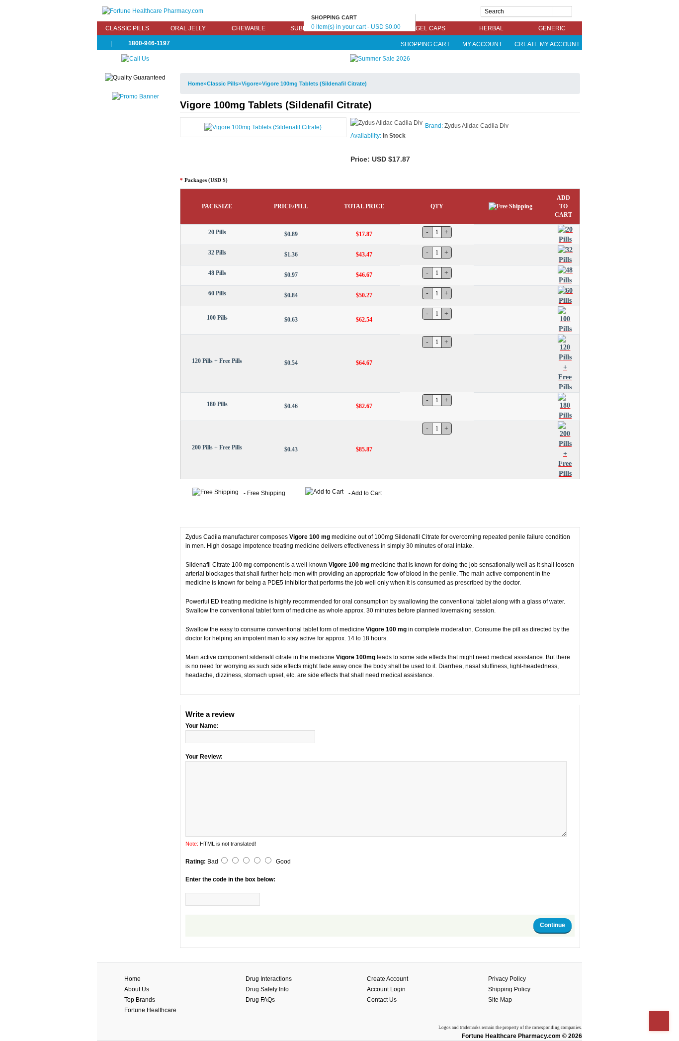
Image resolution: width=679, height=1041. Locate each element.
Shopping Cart (425, 44)
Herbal (491, 28)
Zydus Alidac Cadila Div (476, 125)
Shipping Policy (509, 989)
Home (195, 84)
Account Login (386, 989)
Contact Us (382, 999)
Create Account (387, 978)
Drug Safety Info (267, 989)
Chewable (248, 28)
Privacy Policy (507, 978)
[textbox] (526, 11)
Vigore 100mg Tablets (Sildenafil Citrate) (314, 84)
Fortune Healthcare (150, 1010)
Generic (552, 28)
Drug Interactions (269, 978)
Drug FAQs (260, 999)
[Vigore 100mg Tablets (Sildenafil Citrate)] (263, 126)
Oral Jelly (188, 28)
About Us (136, 989)
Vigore (250, 84)
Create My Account (546, 44)
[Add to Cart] (565, 235)
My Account (482, 44)
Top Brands (139, 999)
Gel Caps (430, 28)
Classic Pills (127, 28)
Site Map (500, 999)
